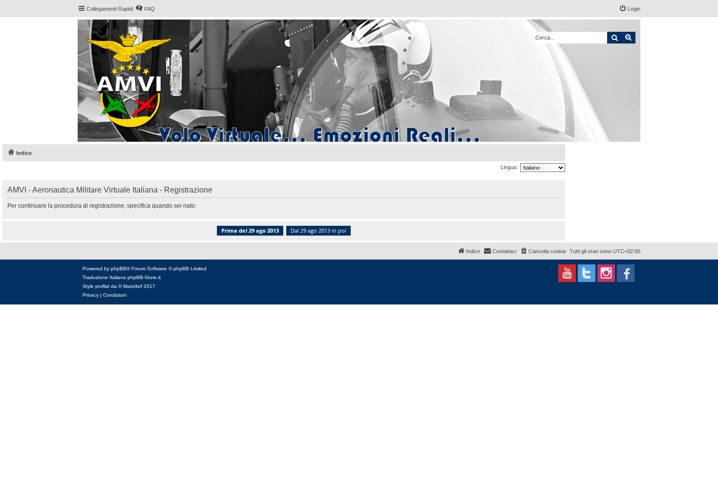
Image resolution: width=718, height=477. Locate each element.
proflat (102, 286)
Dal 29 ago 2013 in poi (318, 230)
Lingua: (509, 167)
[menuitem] (145, 9)
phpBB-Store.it (144, 277)
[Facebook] (625, 273)
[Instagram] (606, 273)
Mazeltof (132, 286)
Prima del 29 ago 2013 (250, 230)
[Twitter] (586, 273)
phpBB (119, 268)
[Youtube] (567, 273)
